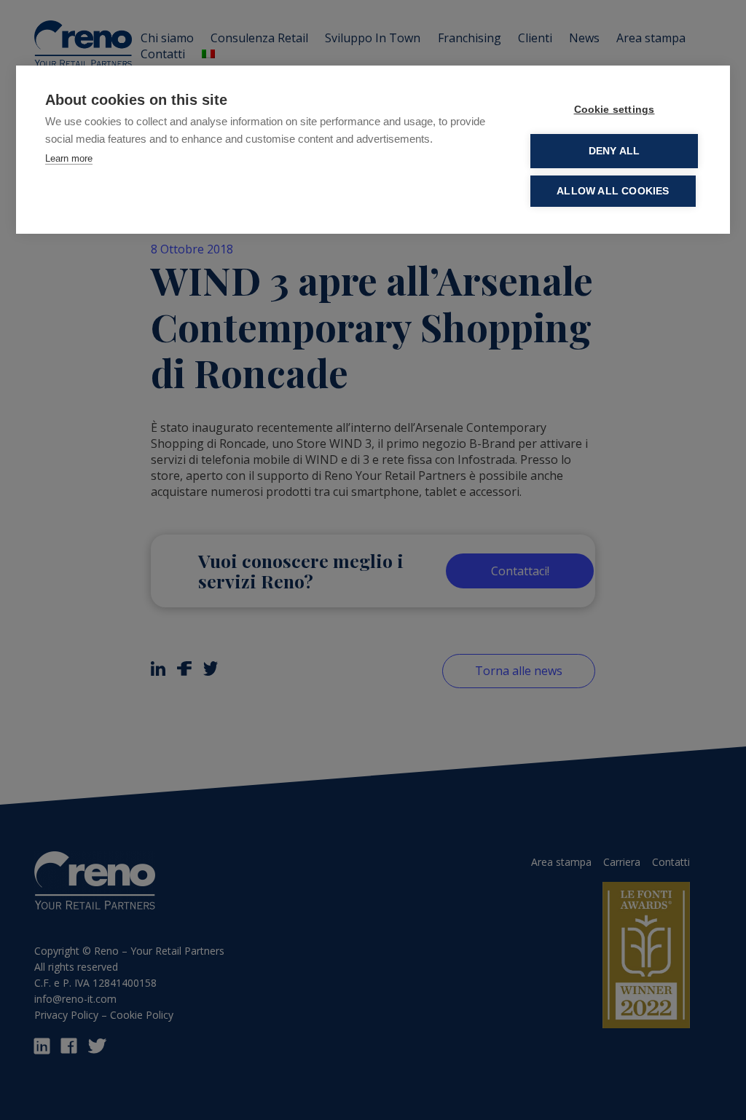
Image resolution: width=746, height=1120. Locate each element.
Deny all (614, 151)
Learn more (69, 158)
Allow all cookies (613, 191)
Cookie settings (614, 109)
